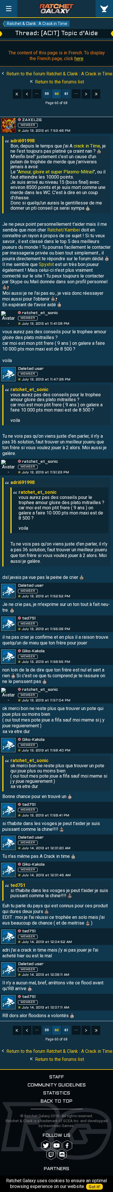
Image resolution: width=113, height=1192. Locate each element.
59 (47, 94)
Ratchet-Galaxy (56, 8)
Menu (8, 8)
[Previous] (27, 94)
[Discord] (62, 1154)
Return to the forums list (59, 82)
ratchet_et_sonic (40, 313)
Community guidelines (57, 1085)
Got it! (94, 1187)
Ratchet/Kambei (63, 230)
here (78, 58)
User (104, 8)
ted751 (29, 618)
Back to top (56, 1101)
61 (66, 94)
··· (37, 94)
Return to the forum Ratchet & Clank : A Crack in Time (58, 73)
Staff (56, 1077)
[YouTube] (56, 1145)
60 (56, 94)
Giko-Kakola (33, 651)
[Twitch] (51, 1154)
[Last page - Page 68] (96, 94)
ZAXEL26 (32, 120)
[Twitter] (46, 1145)
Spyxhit (46, 264)
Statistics (56, 1093)
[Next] (86, 94)
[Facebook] (67, 1145)
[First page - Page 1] (17, 94)
